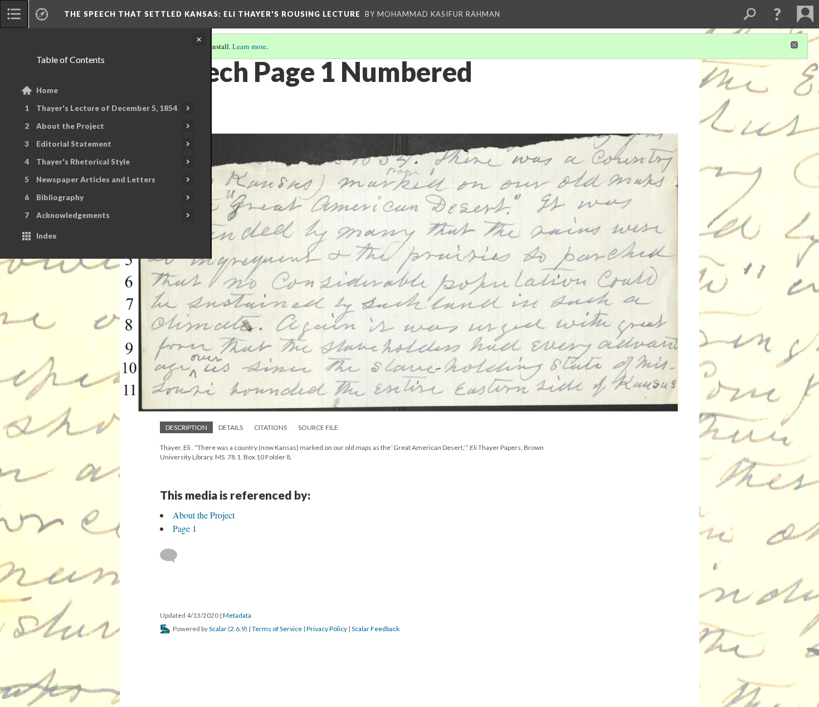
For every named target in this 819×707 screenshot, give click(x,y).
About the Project (70, 126)
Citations (270, 427)
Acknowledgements (73, 215)
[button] (777, 14)
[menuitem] (14, 14)
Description (186, 427)
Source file (318, 427)
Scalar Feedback (375, 628)
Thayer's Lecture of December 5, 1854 (106, 108)
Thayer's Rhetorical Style (83, 161)
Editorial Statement (73, 143)
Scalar (218, 628)
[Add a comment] (173, 556)
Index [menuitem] (46, 235)
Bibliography (60, 197)
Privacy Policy (326, 628)
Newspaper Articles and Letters (95, 179)
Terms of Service (277, 628)
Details (230, 427)
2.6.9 (237, 628)
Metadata (237, 615)
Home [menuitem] (47, 90)
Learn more (249, 46)
